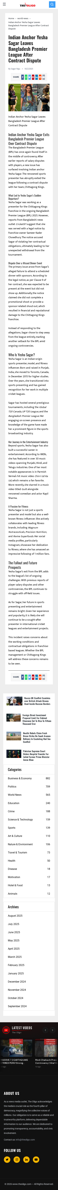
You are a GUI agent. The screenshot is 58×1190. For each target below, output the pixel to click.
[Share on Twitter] (29, 77)
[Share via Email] (43, 77)
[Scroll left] (45, 1030)
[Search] (52, 4)
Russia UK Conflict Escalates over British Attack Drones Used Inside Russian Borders (37, 700)
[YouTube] (36, 1159)
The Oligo (16, 1032)
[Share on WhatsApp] (26, 77)
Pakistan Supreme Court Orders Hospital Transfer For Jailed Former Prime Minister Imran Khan (36, 755)
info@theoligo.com (25, 1139)
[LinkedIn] (26, 1159)
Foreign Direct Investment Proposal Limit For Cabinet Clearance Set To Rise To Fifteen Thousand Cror (37, 719)
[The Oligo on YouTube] (6, 1030)
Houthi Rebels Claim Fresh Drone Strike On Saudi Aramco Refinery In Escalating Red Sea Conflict (37, 737)
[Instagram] (17, 1159)
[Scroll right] (52, 1030)
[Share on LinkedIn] (36, 77)
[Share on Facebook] (22, 77)
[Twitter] (7, 1159)
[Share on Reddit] (40, 77)
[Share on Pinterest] (33, 77)
